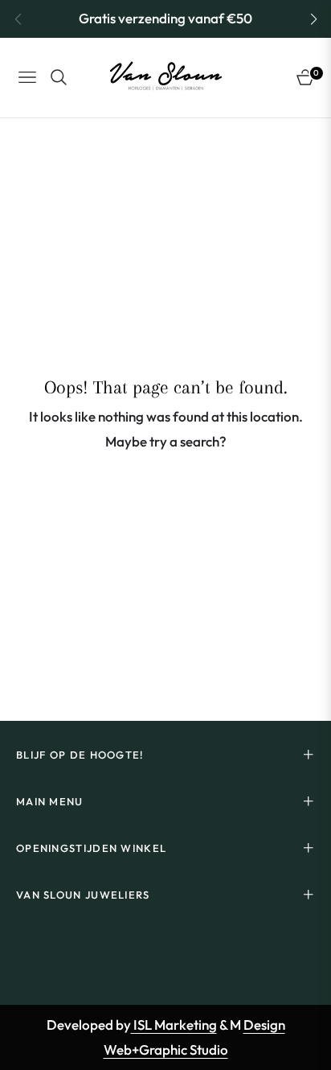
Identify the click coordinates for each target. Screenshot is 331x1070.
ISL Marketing (174, 1024)
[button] (313, 19)
